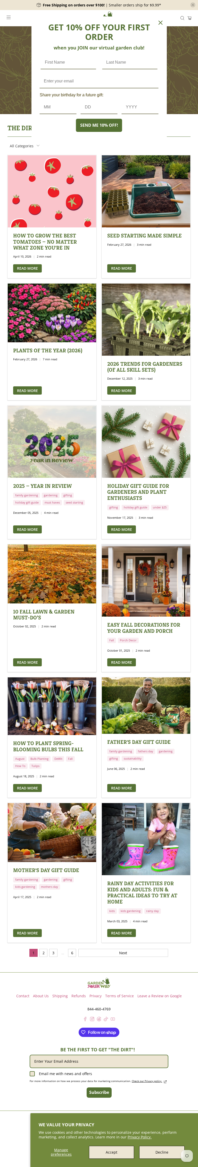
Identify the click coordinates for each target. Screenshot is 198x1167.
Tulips (35, 766)
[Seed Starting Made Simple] (146, 191)
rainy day (152, 911)
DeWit (58, 759)
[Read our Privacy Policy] (165, 1082)
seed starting (74, 502)
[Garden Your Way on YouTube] (113, 1019)
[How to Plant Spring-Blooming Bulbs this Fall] (52, 706)
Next (123, 952)
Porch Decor (128, 640)
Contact (22, 995)
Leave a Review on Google (159, 995)
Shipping (60, 995)
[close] (192, 4)
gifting (67, 495)
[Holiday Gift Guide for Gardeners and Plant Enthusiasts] (146, 442)
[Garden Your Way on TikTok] (106, 1019)
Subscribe (99, 1092)
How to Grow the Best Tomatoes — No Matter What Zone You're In (45, 241)
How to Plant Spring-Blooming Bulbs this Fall (48, 746)
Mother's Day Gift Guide (46, 870)
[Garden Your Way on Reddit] (99, 1019)
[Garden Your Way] (99, 983)
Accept (111, 1152)
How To (20, 766)
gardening (50, 495)
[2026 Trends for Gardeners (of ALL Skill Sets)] (146, 320)
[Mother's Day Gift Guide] (52, 832)
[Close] (160, 22)
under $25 (160, 507)
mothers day (49, 887)
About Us (41, 995)
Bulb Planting (39, 759)
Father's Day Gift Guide (139, 742)
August (19, 759)
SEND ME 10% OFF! (99, 125)
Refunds (78, 995)
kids (112, 911)
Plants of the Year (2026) (47, 350)
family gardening (26, 495)
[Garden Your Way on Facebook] (85, 1019)
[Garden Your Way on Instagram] (92, 1019)
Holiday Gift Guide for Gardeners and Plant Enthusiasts (138, 492)
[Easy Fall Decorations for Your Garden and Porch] (146, 580)
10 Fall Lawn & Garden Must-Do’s (44, 614)
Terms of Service (119, 995)
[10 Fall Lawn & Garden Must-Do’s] (52, 573)
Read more (27, 268)
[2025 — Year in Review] (52, 442)
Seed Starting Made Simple (144, 235)
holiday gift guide (27, 502)
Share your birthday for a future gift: (71, 95)
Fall (111, 640)
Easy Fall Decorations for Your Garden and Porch (143, 627)
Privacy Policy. (140, 1137)
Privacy (95, 995)
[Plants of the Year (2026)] (52, 313)
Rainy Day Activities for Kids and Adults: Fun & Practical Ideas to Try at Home (142, 892)
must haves (52, 502)
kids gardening (25, 887)
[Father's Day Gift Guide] (146, 705)
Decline (161, 1152)
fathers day (145, 751)
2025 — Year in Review (42, 486)
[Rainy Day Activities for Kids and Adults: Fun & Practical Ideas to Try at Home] (146, 839)
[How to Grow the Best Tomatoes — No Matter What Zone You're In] (52, 191)
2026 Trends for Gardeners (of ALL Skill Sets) (144, 367)
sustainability (133, 758)
